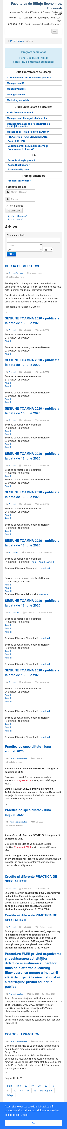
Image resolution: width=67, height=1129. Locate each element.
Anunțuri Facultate (16, 273)
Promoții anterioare (18, 180)
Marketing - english (18, 100)
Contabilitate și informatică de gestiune (29, 77)
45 (35, 1090)
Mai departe (46, 1090)
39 (46, 1085)
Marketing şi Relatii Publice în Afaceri (28, 131)
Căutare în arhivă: (16, 235)
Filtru (11, 254)
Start (9, 1085)
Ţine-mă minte (15, 205)
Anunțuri (12, 372)
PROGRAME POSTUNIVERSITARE (27, 136)
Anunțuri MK (14, 552)
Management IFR (16, 89)
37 (32, 1085)
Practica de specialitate (18, 758)
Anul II (8, 386)
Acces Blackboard (17, 165)
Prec (18, 1085)
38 (39, 1085)
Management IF (15, 83)
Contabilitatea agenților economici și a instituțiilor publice (28, 125)
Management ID (16, 94)
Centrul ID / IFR (16, 141)
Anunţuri (12, 465)
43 (21, 1090)
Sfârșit (10, 1095)
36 (26, 1085)
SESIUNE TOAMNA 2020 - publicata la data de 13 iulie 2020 (32, 320)
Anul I (8, 340)
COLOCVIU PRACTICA (22, 1034)
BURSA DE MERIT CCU (22, 266)
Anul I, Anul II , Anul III (43, 561)
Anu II (8, 434)
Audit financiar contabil (20, 112)
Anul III (8, 591)
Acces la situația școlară (21, 160)
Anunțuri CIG (14, 612)
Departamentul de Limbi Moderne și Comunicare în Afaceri (27, 147)
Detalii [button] (24, 1114)
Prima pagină (17, 41)
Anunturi (12, 330)
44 (28, 1090)
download (45, 568)
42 (14, 1090)
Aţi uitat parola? (15, 219)
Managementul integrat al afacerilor (27, 118)
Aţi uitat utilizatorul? (17, 216)
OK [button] (33, 1123)
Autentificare (14, 210)
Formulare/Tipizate (18, 169)
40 (52, 1085)
